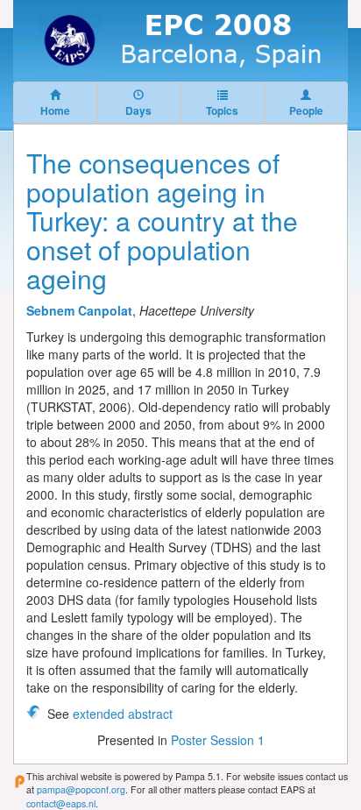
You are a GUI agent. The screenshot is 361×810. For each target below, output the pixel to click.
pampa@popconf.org (81, 789)
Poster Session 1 (218, 740)
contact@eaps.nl (61, 803)
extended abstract (123, 713)
